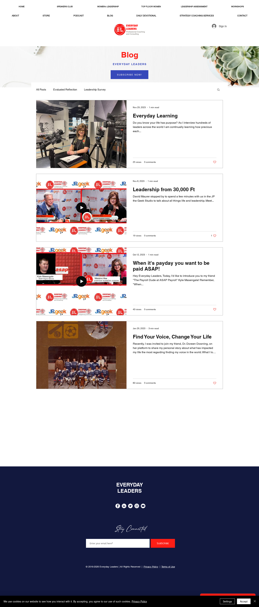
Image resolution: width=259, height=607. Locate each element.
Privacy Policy (139, 601)
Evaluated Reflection (65, 89)
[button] (129, 74)
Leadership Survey (95, 89)
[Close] (255, 601)
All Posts (41, 89)
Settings (227, 601)
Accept (244, 601)
